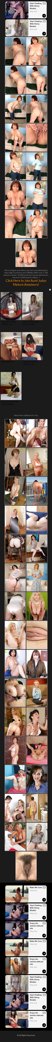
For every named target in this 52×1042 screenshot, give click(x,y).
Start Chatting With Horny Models (36, 6)
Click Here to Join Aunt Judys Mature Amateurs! (26, 282)
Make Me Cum (7, 362)
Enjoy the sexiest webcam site (9, 323)
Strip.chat (33, 11)
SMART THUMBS (31, 880)
